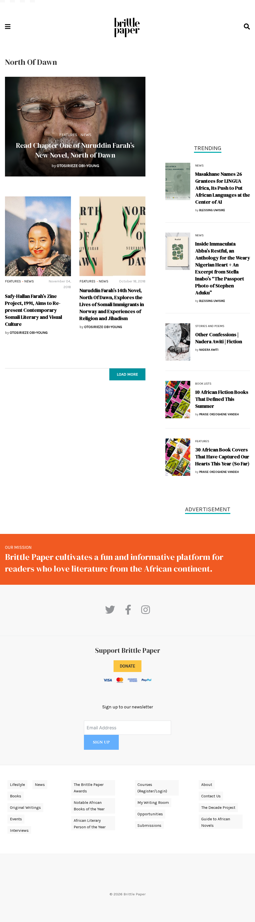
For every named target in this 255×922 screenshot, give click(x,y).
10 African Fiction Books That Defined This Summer (221, 399)
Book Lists (203, 383)
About (206, 784)
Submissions (149, 825)
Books (15, 796)
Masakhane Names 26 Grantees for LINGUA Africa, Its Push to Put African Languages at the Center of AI (222, 187)
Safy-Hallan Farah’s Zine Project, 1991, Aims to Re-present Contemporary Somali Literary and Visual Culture (33, 310)
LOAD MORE (127, 374)
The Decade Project (218, 807)
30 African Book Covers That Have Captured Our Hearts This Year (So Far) (222, 456)
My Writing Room (153, 802)
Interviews (19, 830)
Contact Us (211, 796)
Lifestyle (17, 784)
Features (68, 134)
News (85, 134)
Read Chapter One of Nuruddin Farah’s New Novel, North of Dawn (75, 150)
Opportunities (150, 814)
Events (16, 819)
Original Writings (25, 807)
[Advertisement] (207, 92)
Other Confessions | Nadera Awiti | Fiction (218, 338)
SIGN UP (101, 742)
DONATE (127, 666)
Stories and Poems (209, 326)
